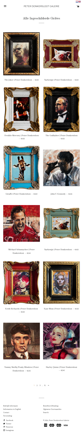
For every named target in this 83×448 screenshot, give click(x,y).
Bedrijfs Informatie (10, 406)
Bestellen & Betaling (50, 406)
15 (44, 385)
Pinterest (9, 427)
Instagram (10, 430)
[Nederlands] (77, 1)
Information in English (12, 409)
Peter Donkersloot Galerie (41, 6)
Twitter (8, 424)
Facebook (9, 420)
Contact (6, 412)
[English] (79, 1)
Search (46, 412)
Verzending (7, 416)
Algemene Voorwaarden (52, 409)
